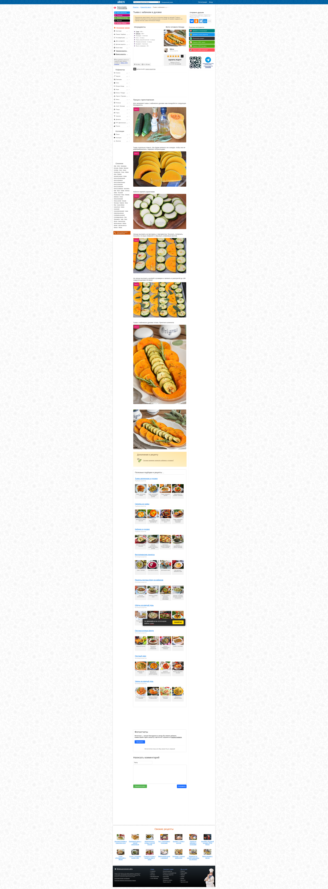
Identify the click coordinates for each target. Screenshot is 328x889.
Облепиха (116, 196)
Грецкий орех (117, 172)
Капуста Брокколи (118, 180)
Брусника (116, 168)
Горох (120, 170)
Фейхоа (124, 223)
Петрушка (116, 202)
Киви (115, 190)
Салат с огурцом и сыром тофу (135, 857)
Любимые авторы (122, 18)
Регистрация (202, 2)
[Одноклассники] (196, 21)
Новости (153, 873)
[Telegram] (201, 21)
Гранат (124, 170)
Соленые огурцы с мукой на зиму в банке (150, 858)
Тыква (122, 219)
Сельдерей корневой (119, 211)
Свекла (122, 207)
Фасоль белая (121, 221)
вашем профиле (176, 737)
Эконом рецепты (121, 51)
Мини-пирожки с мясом (207, 857)
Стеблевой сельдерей (119, 215)
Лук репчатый (117, 194)
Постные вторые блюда (144, 631)
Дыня (115, 174)
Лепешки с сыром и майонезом (178, 857)
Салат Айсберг (120, 205)
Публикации (166, 878)
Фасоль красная (118, 223)
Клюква (122, 190)
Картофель (126, 188)
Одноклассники (184, 882)
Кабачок (138, 33)
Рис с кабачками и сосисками (164, 842)
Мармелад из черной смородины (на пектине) (193, 858)
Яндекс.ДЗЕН (184, 873)
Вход (211, 2)
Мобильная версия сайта (125, 869)
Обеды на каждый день (144, 605)
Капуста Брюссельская (119, 182)
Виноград (126, 168)
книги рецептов (150, 69)
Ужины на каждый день (144, 681)
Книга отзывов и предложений (122, 7)
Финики (115, 225)
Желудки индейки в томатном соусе (121, 842)
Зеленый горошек (118, 176)
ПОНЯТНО (178, 622)
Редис (126, 202)
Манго (122, 194)
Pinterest (183, 871)
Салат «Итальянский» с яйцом (120, 858)
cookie (152, 623)
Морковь (127, 194)
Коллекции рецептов (168, 874)
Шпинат (116, 227)
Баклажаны (123, 166)
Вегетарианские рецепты (145, 554)
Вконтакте (183, 880)
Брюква (121, 168)
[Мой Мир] (205, 21)
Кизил (118, 190)
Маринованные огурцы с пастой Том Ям (150, 843)
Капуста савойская (118, 188)
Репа (115, 205)
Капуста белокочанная (119, 178)
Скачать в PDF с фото (199, 42)
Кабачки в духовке (142, 529)
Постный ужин (140, 656)
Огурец (121, 196)
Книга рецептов (122, 12)
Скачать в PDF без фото (199, 46)
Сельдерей (116, 209)
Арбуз (118, 166)
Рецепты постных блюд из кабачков (149, 580)
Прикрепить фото (140, 786)
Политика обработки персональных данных (125, 880)
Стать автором (154, 878)
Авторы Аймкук (121, 23)
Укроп (125, 219)
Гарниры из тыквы (142, 504)
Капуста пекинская (118, 186)
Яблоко (120, 227)
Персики (124, 200)
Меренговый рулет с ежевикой (164, 857)
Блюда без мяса (146, 7)
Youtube (182, 876)
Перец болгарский (118, 198)
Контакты (153, 874)
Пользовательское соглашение (122, 878)
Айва (115, 166)
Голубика (116, 170)
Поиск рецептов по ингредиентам (122, 232)
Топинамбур (117, 219)
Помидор (122, 202)
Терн (125, 217)
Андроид (116, 64)
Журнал (119, 20)
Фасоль (115, 221)
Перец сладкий (117, 200)
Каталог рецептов (167, 871)
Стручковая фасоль (118, 217)
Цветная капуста (122, 225)
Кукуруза (127, 190)
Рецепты (136, 7)
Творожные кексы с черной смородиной (135, 843)
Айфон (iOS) (124, 62)
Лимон (115, 192)
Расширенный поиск (167, 2)
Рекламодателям (155, 876)
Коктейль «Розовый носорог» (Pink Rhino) (207, 843)
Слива (126, 211)
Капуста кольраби (118, 184)
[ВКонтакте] (192, 21)
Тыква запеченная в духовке (146, 478)
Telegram (183, 874)
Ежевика (119, 174)
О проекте (153, 871)
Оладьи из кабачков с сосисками (193, 843)
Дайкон (127, 172)
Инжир (125, 176)
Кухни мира (166, 876)
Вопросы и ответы (167, 880)
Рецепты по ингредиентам (169, 873)
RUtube (182, 878)
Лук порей (120, 192)
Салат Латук (117, 207)
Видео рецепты (121, 54)
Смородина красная (119, 213)
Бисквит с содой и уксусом (178, 842)
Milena (172, 49)
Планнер (119, 15)
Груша (122, 172)
